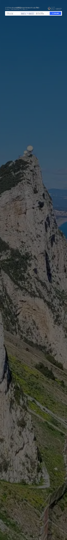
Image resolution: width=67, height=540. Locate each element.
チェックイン (23, 12)
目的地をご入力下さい (10, 12)
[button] (60, 1)
